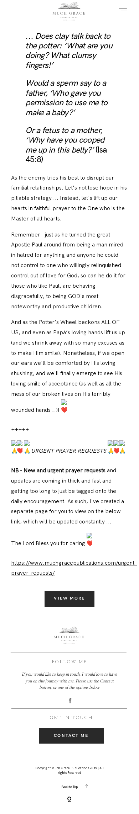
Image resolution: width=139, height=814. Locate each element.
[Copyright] (69, 800)
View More (69, 598)
